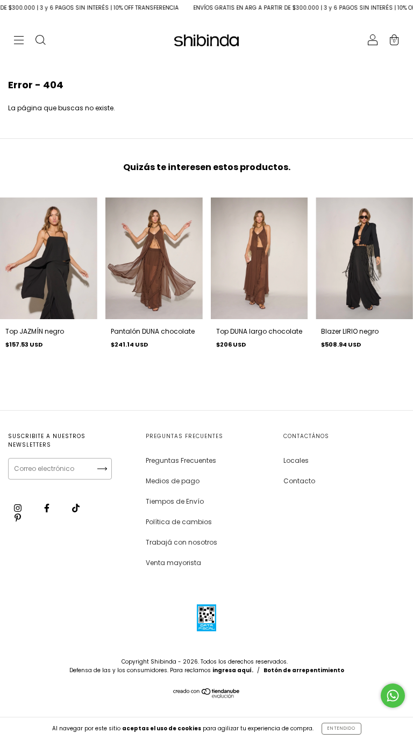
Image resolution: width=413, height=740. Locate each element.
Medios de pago (173, 480)
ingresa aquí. (232, 670)
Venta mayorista (173, 562)
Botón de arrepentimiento (304, 670)
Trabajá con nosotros (181, 542)
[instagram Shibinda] (18, 507)
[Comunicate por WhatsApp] (393, 695)
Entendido (341, 728)
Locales (296, 460)
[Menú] (18, 41)
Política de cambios (179, 521)
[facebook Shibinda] (47, 507)
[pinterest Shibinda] (17, 517)
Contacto (299, 480)
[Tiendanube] (206, 695)
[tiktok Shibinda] (76, 507)
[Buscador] (40, 41)
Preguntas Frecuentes (181, 460)
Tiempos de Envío (175, 501)
